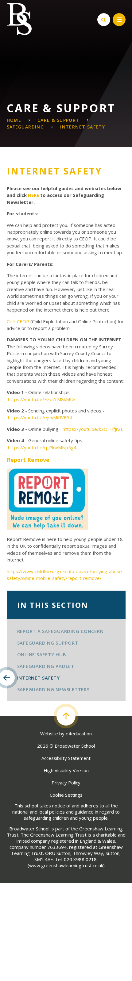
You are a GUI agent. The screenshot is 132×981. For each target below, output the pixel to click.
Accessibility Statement (66, 758)
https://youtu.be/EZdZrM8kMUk (42, 399)
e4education (79, 733)
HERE (33, 195)
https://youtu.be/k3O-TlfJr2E (94, 429)
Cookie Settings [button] (66, 795)
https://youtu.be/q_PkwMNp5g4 (42, 447)
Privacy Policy (66, 783)
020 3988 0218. (81, 859)
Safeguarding (25, 127)
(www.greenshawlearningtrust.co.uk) (66, 865)
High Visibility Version (66, 770)
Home (14, 120)
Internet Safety (82, 127)
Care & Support (58, 120)
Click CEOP (18, 321)
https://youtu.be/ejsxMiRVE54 (40, 417)
